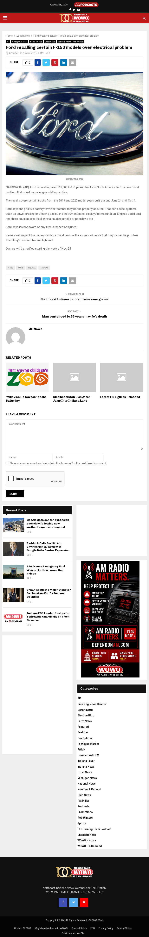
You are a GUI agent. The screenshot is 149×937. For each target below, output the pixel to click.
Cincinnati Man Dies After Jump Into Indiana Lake (71, 399)
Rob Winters (85, 817)
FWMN (81, 749)
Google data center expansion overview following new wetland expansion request (48, 523)
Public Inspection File (73, 933)
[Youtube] (84, 902)
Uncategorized (86, 834)
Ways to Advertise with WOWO (51, 928)
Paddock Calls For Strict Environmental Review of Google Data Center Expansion (48, 547)
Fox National (85, 738)
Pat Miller (83, 800)
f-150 (10, 268)
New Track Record (89, 789)
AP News (13, 53)
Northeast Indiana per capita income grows (74, 299)
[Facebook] (63, 902)
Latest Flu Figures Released (120, 397)
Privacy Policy (106, 928)
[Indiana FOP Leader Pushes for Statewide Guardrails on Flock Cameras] (13, 618)
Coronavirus (85, 709)
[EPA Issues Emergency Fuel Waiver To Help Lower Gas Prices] (13, 572)
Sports (81, 823)
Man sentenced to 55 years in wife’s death (74, 316)
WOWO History (86, 840)
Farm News (84, 721)
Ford (20, 268)
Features (83, 732)
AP (8, 42)
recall (32, 268)
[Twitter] (73, 902)
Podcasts (83, 806)
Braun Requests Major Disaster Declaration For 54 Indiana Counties (49, 593)
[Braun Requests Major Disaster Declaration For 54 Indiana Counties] (13, 595)
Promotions (85, 812)
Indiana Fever (86, 760)
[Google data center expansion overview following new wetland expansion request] (13, 525)
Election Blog (85, 715)
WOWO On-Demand (89, 846)
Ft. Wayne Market (19, 42)
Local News (50, 42)
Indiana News (36, 42)
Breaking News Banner (91, 704)
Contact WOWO (22, 928)
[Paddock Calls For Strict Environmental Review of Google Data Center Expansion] (13, 549)
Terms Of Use (124, 928)
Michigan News (87, 778)
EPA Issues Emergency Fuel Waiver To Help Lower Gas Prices (46, 570)
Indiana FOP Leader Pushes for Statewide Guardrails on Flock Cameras (48, 616)
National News (64, 42)
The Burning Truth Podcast (94, 829)
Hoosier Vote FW (88, 755)
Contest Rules (79, 928)
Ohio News (78, 42)
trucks (44, 268)
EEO (92, 928)
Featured (83, 726)
